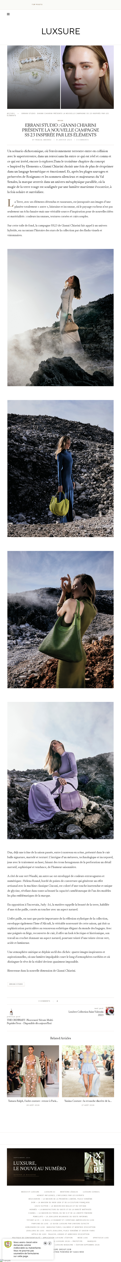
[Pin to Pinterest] (69, 1001)
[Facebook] (50, 41)
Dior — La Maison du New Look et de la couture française (60, 1202)
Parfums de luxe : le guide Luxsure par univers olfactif (60, 1224)
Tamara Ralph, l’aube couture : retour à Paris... (33, 1101)
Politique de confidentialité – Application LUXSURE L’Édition (42, 1238)
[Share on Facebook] (63, 1001)
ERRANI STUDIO (16, 984)
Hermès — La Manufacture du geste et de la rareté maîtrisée (60, 1209)
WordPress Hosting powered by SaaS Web (60, 1252)
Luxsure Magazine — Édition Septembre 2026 (77, 1245)
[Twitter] (54, 41)
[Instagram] (58, 41)
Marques (92, 1241)
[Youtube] (67, 41)
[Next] (51, 4)
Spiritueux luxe (101, 1238)
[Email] (71, 41)
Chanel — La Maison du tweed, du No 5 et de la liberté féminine (60, 1213)
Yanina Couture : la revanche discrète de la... (88, 1101)
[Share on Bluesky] (80, 1001)
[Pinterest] (62, 41)
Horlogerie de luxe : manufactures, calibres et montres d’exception (60, 1227)
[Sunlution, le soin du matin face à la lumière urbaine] (87, 77)
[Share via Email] (83, 1001)
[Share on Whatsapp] (74, 1001)
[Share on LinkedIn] (71, 1001)
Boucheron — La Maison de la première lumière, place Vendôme (60, 1199)
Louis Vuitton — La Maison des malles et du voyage (60, 1206)
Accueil (11, 113)
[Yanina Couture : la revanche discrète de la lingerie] (88, 1071)
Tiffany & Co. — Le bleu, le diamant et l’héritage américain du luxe (60, 1220)
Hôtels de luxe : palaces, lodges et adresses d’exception (60, 1234)
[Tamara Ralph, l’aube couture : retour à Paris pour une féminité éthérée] (33, 1071)
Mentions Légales (69, 1192)
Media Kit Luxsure (30, 1192)
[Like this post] (59, 1001)
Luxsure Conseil (91, 1192)
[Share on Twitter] (66, 1001)
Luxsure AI (49, 1192)
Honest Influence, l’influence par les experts (60, 1195)
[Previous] (47, 4)
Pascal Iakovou (22, 104)
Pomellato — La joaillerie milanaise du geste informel (60, 1217)
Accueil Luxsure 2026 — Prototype (64, 1241)
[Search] (112, 14)
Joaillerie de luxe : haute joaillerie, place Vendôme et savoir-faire (60, 1231)
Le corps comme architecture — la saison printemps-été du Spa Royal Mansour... (33, 96)
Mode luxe (83, 1238)
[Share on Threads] (77, 1001)
